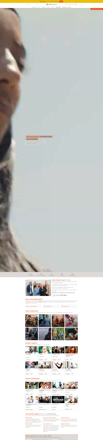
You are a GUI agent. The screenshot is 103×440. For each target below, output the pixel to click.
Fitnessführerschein (55, 404)
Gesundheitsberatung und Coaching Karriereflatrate (31, 404)
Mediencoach (28, 369)
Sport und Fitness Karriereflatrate (44, 404)
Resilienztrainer (68, 369)
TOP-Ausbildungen (32, 137)
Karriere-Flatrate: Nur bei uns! (96, 8)
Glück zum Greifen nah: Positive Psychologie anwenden (71, 355)
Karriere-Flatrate (28, 354)
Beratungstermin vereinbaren (66, 7)
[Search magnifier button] (37, 4)
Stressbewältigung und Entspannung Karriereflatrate (44, 390)
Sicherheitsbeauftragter (29, 389)
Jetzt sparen (61, 1)
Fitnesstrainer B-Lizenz (56, 354)
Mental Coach (41, 369)
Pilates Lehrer (54, 369)
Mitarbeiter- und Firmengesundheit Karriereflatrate (58, 390)
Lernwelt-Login (58, 7)
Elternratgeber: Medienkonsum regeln (70, 404)
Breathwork (41, 354)
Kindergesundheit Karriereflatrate (71, 389)
